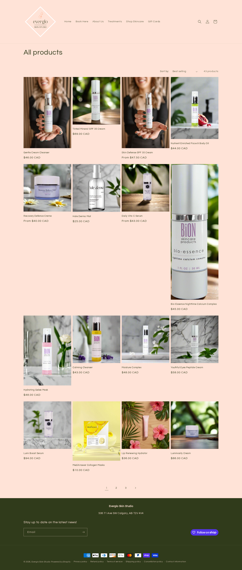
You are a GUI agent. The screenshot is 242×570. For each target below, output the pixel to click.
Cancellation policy (153, 562)
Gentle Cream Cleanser (36, 152)
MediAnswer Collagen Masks (89, 465)
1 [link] (107, 487)
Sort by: (164, 71)
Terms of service (114, 562)
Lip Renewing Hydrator (134, 453)
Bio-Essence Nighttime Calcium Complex (194, 304)
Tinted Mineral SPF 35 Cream (89, 129)
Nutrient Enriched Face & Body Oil (190, 143)
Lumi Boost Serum (34, 453)
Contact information (176, 562)
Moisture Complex (132, 367)
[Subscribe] (83, 532)
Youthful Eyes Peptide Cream (187, 367)
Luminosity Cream (181, 453)
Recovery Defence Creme (38, 216)
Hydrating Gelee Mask (36, 390)
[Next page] (135, 488)
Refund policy (96, 562)
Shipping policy (133, 562)
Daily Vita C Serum (132, 216)
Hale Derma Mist (82, 216)
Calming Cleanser (83, 367)
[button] (200, 22)
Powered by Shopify (61, 562)
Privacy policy (80, 562)
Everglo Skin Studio (41, 562)
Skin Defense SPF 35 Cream (137, 152)
